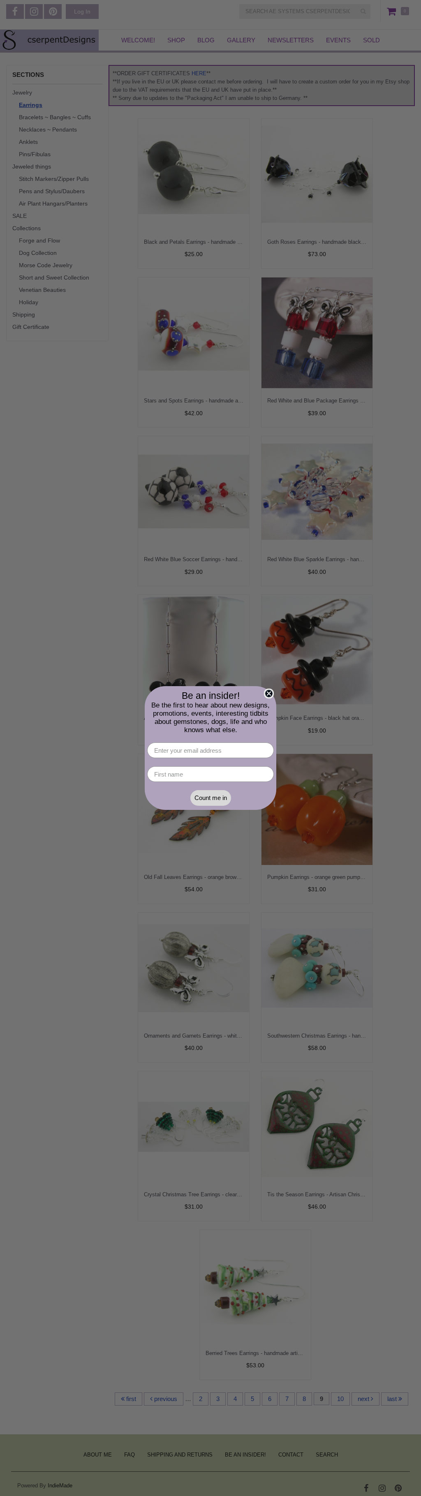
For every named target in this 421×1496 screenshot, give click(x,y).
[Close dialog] (269, 693)
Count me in (210, 797)
